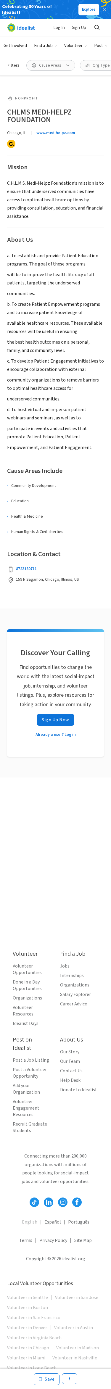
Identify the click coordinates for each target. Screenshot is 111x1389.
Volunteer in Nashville (74, 1358)
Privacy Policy (53, 1240)
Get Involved (15, 46)
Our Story (69, 1052)
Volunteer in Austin (73, 1327)
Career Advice (73, 1004)
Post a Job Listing (31, 1060)
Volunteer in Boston (27, 1307)
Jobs (65, 966)
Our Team (70, 1061)
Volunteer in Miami (26, 1358)
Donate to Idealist (78, 1090)
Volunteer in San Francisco (33, 1317)
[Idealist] (21, 27)
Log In (59, 28)
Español (52, 1222)
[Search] (97, 27)
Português (78, 1222)
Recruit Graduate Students (30, 1127)
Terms (25, 1240)
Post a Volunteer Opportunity (30, 1072)
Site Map (83, 1240)
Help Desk (70, 1080)
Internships (72, 975)
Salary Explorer (75, 994)
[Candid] (11, 144)
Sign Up (79, 28)
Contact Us (71, 1071)
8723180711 (26, 569)
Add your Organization (26, 1088)
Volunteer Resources (23, 1010)
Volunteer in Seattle (27, 1297)
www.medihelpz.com (55, 133)
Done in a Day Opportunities (27, 985)
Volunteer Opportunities (27, 969)
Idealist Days (25, 1023)
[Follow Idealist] (34, 1202)
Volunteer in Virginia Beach (34, 1338)
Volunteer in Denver (27, 1327)
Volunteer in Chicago (28, 1348)
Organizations (27, 998)
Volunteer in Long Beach (32, 1368)
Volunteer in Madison (77, 1348)
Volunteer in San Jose (76, 1297)
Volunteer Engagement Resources (26, 1108)
